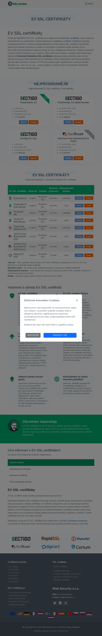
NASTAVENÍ (33, 335)
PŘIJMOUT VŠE (60, 335)
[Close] (77, 300)
